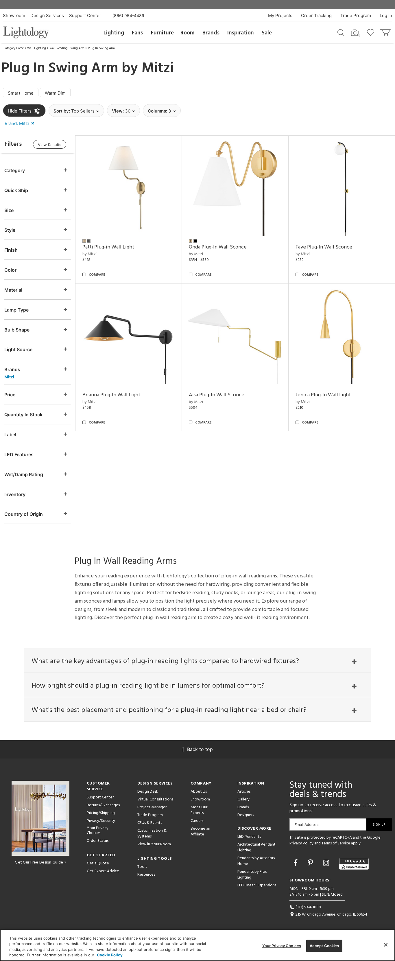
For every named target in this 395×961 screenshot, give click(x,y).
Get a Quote (98, 863)
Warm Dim (55, 93)
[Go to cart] (386, 31)
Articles (243, 791)
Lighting (114, 33)
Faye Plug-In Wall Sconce (324, 247)
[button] (20, 123)
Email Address (307, 824)
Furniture (162, 33)
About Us (199, 791)
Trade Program (355, 15)
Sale (267, 33)
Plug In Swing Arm (101, 48)
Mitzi (157, 68)
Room (187, 33)
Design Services (47, 15)
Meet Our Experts (199, 810)
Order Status (97, 840)
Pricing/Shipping (101, 813)
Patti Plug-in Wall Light (108, 247)
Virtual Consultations (155, 799)
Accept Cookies (324, 945)
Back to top (200, 749)
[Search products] (340, 32)
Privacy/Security (101, 821)
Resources (146, 874)
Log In (386, 15)
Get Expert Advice (103, 871)
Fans (137, 33)
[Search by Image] (355, 33)
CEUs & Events (149, 823)
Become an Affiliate (200, 831)
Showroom (14, 15)
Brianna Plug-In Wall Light (111, 395)
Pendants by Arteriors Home (256, 861)
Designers (245, 815)
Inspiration (240, 33)
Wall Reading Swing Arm (66, 48)
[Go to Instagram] (327, 863)
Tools (142, 867)
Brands (210, 33)
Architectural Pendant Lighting (256, 847)
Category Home (14, 48)
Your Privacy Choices (97, 831)
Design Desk (147, 791)
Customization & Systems (152, 833)
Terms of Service (336, 843)
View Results (49, 144)
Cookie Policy (110, 955)
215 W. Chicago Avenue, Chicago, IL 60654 (331, 914)
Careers (197, 821)
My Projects (280, 15)
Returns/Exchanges (103, 805)
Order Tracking (316, 15)
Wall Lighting (36, 48)
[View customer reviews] (354, 864)
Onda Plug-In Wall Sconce (218, 247)
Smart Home (21, 93)
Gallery (243, 799)
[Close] (385, 944)
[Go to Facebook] (296, 863)
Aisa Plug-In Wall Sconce (216, 395)
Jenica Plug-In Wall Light (323, 395)
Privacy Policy (301, 843)
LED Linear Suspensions (256, 885)
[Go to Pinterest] (311, 863)
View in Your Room (154, 844)
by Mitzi (89, 254)
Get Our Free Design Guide (39, 862)
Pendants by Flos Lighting (252, 874)
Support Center (85, 15)
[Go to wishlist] (371, 32)
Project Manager (152, 807)
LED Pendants (249, 836)
